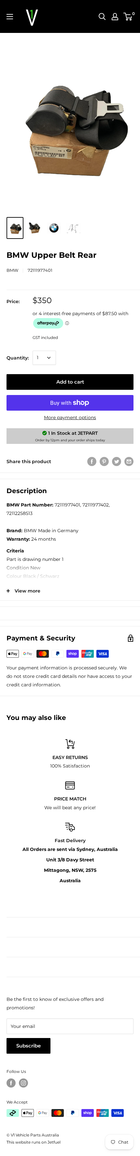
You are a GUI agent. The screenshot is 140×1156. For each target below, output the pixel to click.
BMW (12, 270)
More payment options (70, 417)
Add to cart (70, 382)
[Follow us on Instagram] (23, 1083)
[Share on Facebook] (91, 461)
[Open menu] (10, 16)
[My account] (115, 16)
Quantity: (18, 358)
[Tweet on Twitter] (116, 461)
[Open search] (102, 16)
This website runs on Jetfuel (34, 1142)
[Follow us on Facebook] (11, 1083)
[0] (128, 17)
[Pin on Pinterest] (104, 461)
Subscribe (28, 1046)
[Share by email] (128, 461)
